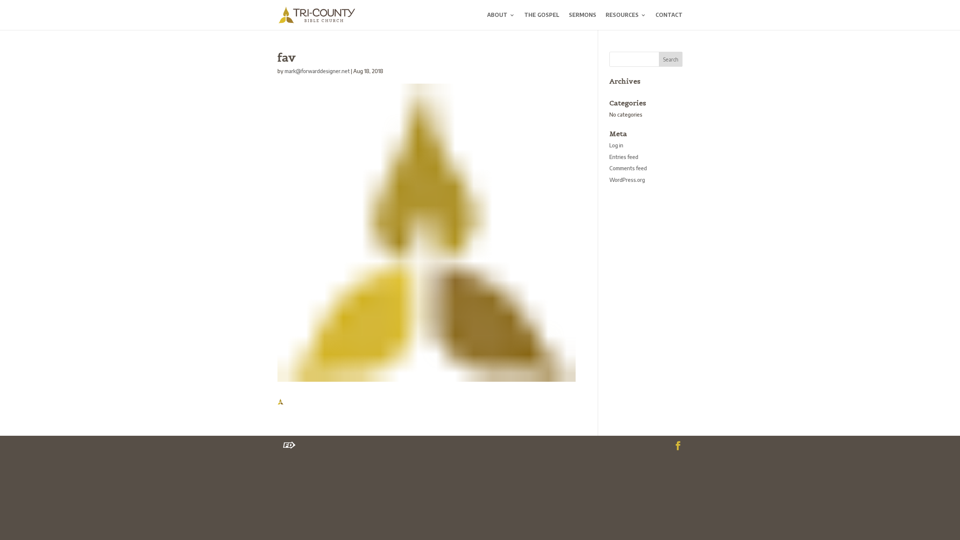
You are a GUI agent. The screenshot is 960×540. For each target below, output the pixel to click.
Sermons (582, 15)
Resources (622, 15)
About (497, 15)
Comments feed (628, 168)
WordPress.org (627, 180)
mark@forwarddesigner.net (317, 71)
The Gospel (542, 15)
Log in (616, 145)
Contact (669, 15)
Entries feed (623, 157)
